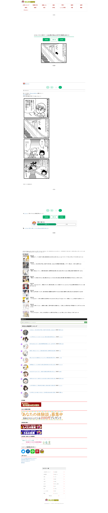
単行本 (24, 94)
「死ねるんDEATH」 (33, 93)
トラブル (26, 228)
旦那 (72, 7)
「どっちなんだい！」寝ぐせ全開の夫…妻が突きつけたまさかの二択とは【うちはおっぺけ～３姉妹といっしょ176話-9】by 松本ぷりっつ (57, 298)
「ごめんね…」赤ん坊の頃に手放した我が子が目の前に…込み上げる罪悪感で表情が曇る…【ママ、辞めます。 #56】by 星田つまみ (55, 263)
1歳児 (81, 5)
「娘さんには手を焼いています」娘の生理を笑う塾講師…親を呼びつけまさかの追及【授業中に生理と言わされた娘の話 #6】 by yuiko (56, 291)
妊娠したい (44, 5)
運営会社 (23, 462)
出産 (44, 479)
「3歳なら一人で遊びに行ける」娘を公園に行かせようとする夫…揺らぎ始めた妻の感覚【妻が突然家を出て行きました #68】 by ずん (56, 277)
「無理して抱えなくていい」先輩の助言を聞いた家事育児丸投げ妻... (42, 350)
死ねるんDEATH (41, 228)
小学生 (53, 7)
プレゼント (26, 10)
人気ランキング (26, 5)
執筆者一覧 (35, 5)
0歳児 (72, 5)
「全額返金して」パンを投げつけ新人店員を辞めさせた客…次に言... (42, 364)
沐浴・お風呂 (56, 483)
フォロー (25, 213)
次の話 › (61, 39)
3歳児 (35, 7)
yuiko (60, 371)
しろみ (60, 357)
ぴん (60, 350)
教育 (44, 488)
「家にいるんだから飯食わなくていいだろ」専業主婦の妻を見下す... (42, 357)
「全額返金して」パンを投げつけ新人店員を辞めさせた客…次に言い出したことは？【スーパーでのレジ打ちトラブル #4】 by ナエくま (56, 256)
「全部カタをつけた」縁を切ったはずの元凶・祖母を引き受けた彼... (42, 378)
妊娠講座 (45, 474)
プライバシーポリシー (25, 461)
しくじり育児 (63, 7)
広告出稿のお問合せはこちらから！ (28, 459)
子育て (62, 5)
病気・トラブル (35, 228)
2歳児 (26, 7)
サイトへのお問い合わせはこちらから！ (29, 458)
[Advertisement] (54, 23)
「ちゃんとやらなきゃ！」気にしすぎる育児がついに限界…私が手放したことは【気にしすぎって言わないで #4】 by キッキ (54, 312)
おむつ (45, 483)
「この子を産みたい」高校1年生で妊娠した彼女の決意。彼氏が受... (42, 385)
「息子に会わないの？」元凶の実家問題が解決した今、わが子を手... (42, 343)
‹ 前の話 (46, 39)
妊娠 (53, 5)
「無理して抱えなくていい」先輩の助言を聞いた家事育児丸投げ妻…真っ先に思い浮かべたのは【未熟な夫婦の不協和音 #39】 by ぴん (56, 270)
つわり (55, 476)
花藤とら (61, 392)
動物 (81, 7)
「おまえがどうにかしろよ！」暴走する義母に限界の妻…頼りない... (42, 371)
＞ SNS (66, 224)
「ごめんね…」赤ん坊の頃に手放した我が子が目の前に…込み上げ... (42, 329)
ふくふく (61, 336)
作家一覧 (54, 39)
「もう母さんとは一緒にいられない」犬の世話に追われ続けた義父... (42, 392)
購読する (24, 319)
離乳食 (45, 486)
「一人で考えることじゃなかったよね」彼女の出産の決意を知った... (42, 336)
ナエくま (60, 364)
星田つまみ (61, 329)
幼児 (44, 7)
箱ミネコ (27, 83)
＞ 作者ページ (46, 224)
